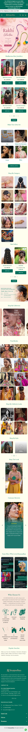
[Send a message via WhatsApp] (25, 729)
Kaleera (2, 653)
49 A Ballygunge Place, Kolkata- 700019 (12, 705)
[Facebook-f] (12, 698)
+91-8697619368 (5, 690)
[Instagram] (13, 698)
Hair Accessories (14, 655)
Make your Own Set (5, 652)
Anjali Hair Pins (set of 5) (20, 265)
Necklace (13, 652)
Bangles (24, 652)
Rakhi (6, 653)
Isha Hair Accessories (21, 105)
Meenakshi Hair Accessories (7, 77)
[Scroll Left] (2, 525)
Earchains (18, 652)
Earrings (8, 655)
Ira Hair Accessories (21, 77)
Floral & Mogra (21, 451)
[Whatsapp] (15, 698)
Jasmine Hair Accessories (7, 105)
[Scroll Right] (25, 525)
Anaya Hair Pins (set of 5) (7, 265)
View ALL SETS (14, 165)
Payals (20, 653)
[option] (14, 35)
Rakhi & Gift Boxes (13, 653)
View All (14, 120)
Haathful (3, 655)
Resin (7, 451)
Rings (23, 653)
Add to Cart (7, 82)
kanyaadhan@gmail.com (15, 695)
